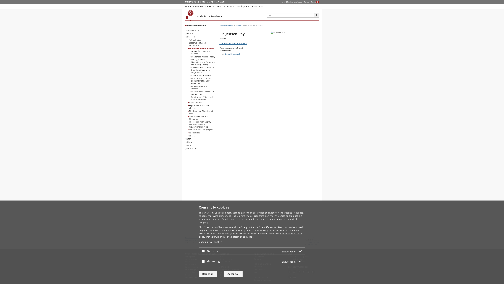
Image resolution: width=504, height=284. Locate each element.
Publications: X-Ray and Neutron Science (202, 98)
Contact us (192, 148)
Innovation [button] (229, 6)
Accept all (233, 273)
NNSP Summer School (201, 75)
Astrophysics (195, 40)
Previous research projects (201, 129)
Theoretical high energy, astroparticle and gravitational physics (200, 124)
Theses (192, 136)
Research (191, 37)
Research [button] (209, 6)
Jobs (189, 145)
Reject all (207, 273)
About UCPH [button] (257, 6)
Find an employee (294, 2)
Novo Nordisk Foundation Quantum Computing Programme (202, 70)
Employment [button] (243, 6)
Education (191, 33)
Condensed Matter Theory (203, 56)
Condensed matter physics (201, 48)
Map (283, 2)
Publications (194, 132)
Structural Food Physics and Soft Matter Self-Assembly (201, 81)
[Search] (316, 15)
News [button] (219, 6)
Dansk (313, 2)
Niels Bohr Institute (196, 25)
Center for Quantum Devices (200, 52)
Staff (189, 139)
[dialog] (252, 242)
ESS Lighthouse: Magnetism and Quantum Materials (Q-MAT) (203, 62)
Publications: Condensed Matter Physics (202, 92)
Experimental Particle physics (199, 106)
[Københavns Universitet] (190, 15)
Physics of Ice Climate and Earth (201, 112)
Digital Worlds (195, 102)
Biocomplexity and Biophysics (197, 44)
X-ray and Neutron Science (199, 87)
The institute (193, 30)
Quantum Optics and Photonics (198, 117)
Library (190, 142)
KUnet (306, 2)
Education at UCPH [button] (194, 6)
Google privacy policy (210, 241)
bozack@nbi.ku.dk (232, 54)
